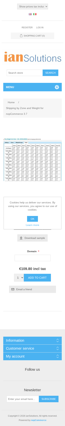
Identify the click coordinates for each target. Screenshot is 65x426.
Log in (40, 27)
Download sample (35, 238)
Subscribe (49, 399)
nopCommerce (38, 420)
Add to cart (37, 277)
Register (27, 27)
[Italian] (35, 14)
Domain (32, 251)
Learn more (32, 225)
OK (32, 218)
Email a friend (24, 289)
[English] (30, 14)
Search (50, 72)
